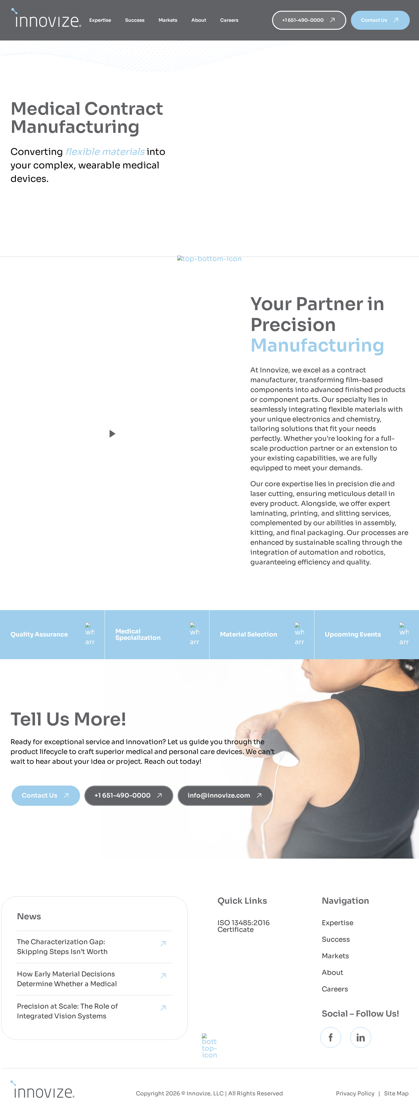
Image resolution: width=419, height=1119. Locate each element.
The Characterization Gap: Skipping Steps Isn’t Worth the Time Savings (62, 947)
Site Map (396, 1093)
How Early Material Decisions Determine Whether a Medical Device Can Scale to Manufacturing (67, 979)
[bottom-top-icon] (209, 1036)
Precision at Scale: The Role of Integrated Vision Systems (67, 1011)
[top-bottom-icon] (209, 259)
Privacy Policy (355, 1093)
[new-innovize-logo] (42, 1083)
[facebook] (330, 1037)
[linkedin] (360, 1037)
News (29, 916)
